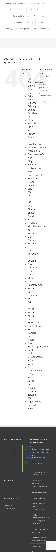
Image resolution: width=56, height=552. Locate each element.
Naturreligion (35, 326)
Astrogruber (37, 463)
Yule (30, 219)
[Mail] (20, 487)
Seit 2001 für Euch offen (30, 195)
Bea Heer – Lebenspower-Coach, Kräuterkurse (41, 472)
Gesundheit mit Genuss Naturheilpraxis (38, 506)
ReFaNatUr (36, 546)
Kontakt (32, 123)
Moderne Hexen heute (33, 182)
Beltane (32, 243)
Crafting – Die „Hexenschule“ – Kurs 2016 (36, 356)
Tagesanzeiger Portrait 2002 (35, 405)
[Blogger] (16, 487)
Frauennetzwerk (39, 497)
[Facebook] (5, 487)
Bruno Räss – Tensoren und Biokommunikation (40, 483)
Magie (31, 278)
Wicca (31, 312)
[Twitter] (9, 487)
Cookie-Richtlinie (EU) (33, 113)
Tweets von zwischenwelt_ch (11, 507)
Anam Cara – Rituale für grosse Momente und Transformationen (40, 453)
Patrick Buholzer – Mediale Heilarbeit (40, 539)
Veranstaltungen (37, 147)
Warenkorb (34, 150)
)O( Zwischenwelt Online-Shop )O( (35, 85)
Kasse (31, 120)
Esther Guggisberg (40, 492)
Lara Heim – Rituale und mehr (40, 530)
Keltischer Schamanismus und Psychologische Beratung (40, 519)
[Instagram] (12, 487)
